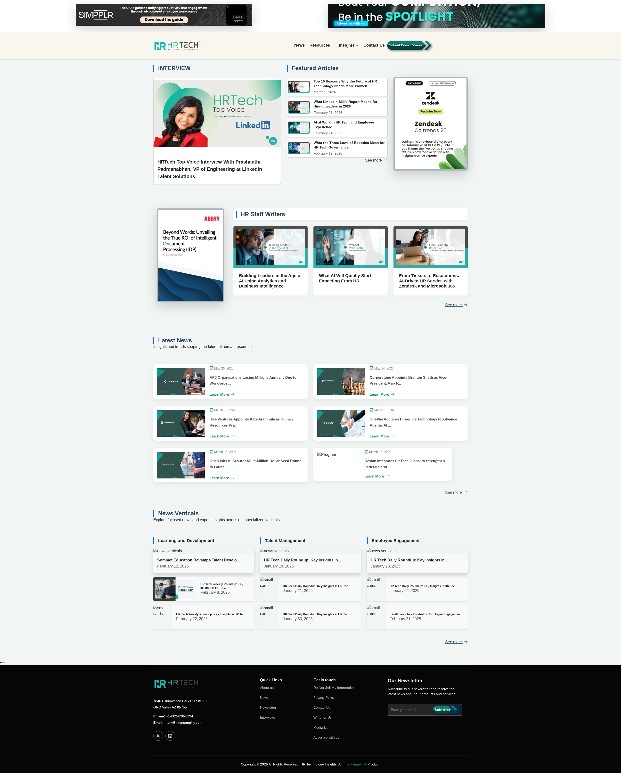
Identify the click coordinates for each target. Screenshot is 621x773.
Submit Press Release (405, 45)
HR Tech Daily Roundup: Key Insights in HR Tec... (316, 586)
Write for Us (322, 717)
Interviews (268, 717)
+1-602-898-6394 (179, 716)
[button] (453, 47)
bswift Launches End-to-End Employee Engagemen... (426, 614)
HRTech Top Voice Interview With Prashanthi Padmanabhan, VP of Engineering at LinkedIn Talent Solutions (209, 169)
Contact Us (374, 45)
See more (374, 160)
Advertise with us (326, 737)
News (299, 45)
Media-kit (320, 727)
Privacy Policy (324, 697)
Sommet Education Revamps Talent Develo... (198, 560)
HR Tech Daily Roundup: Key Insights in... (302, 560)
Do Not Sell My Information (334, 688)
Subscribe (442, 710)
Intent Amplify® (355, 764)
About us (267, 688)
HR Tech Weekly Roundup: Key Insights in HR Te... (221, 586)
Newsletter (268, 707)
